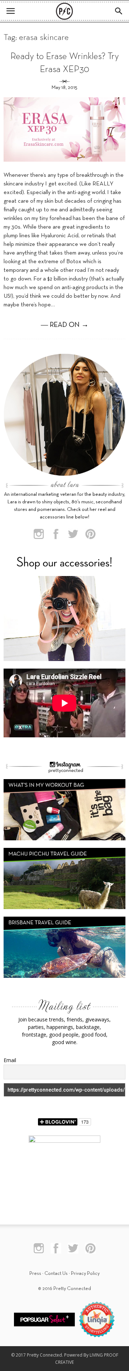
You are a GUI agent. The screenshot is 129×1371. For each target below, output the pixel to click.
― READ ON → (65, 325)
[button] (119, 11)
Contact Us (56, 1273)
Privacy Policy (85, 1273)
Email (10, 1060)
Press (35, 1273)
